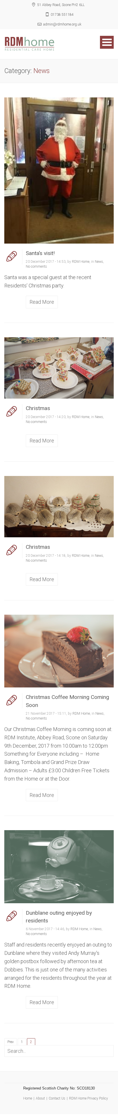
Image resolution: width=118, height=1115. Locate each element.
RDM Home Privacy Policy (88, 1098)
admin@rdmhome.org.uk (62, 24)
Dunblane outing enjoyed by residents (59, 917)
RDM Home (80, 262)
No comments (36, 266)
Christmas (38, 408)
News (99, 262)
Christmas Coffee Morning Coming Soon (67, 701)
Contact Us (57, 1098)
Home (27, 1098)
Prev (10, 1042)
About (40, 1098)
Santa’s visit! (40, 253)
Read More (42, 302)
